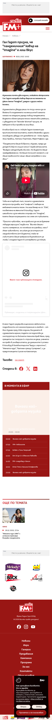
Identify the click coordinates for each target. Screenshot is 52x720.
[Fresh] (36, 567)
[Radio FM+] (5, 717)
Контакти (26, 671)
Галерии (26, 649)
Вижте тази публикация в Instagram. (26, 280)
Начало (5, 36)
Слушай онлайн (41, 20)
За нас (26, 666)
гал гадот (19, 360)
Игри (26, 645)
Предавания (26, 653)
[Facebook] (19, 627)
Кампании (26, 658)
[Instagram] (26, 627)
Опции (23, 707)
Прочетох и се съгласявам (31, 712)
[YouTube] (33, 627)
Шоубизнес (8, 56)
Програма (26, 662)
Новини (15, 36)
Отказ (39, 707)
